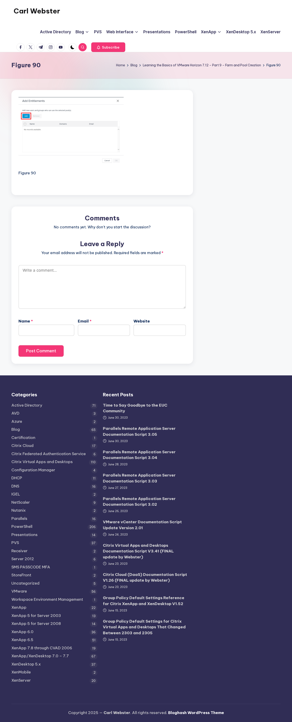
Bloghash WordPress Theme (196, 712)
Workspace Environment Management (47, 599)
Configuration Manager (33, 469)
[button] (108, 47)
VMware (19, 591)
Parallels (19, 518)
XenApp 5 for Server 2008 (36, 623)
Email (84, 321)
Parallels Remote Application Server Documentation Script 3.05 (139, 431)
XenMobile (21, 672)
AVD (15, 413)
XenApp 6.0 (22, 631)
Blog (15, 429)
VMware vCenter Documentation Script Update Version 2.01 (142, 524)
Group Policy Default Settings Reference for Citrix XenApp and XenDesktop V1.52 (143, 600)
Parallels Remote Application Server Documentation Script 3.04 (139, 454)
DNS (15, 486)
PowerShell (21, 526)
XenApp (18, 607)
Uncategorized (25, 583)
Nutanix (18, 510)
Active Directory (26, 405)
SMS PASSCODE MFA (30, 567)
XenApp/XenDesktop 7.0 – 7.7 (40, 655)
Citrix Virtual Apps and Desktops (42, 461)
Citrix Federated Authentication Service (48, 453)
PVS (15, 542)
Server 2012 (22, 558)
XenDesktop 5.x (26, 664)
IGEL (15, 494)
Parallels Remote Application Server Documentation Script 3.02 (139, 501)
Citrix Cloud (22, 445)
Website (141, 321)
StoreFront (21, 575)
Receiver (19, 550)
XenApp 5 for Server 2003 (36, 615)
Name (25, 321)
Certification (23, 437)
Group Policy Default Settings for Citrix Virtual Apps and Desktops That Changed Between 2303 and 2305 (144, 627)
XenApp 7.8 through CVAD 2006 (41, 647)
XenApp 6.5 (22, 639)
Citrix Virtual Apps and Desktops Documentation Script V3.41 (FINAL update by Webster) (138, 551)
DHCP (16, 477)
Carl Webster (37, 11)
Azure (16, 421)
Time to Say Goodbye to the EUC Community (135, 408)
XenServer (21, 680)
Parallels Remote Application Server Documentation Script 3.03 (139, 478)
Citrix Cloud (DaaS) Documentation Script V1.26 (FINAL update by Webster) (145, 577)
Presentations (24, 534)
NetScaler (20, 502)
